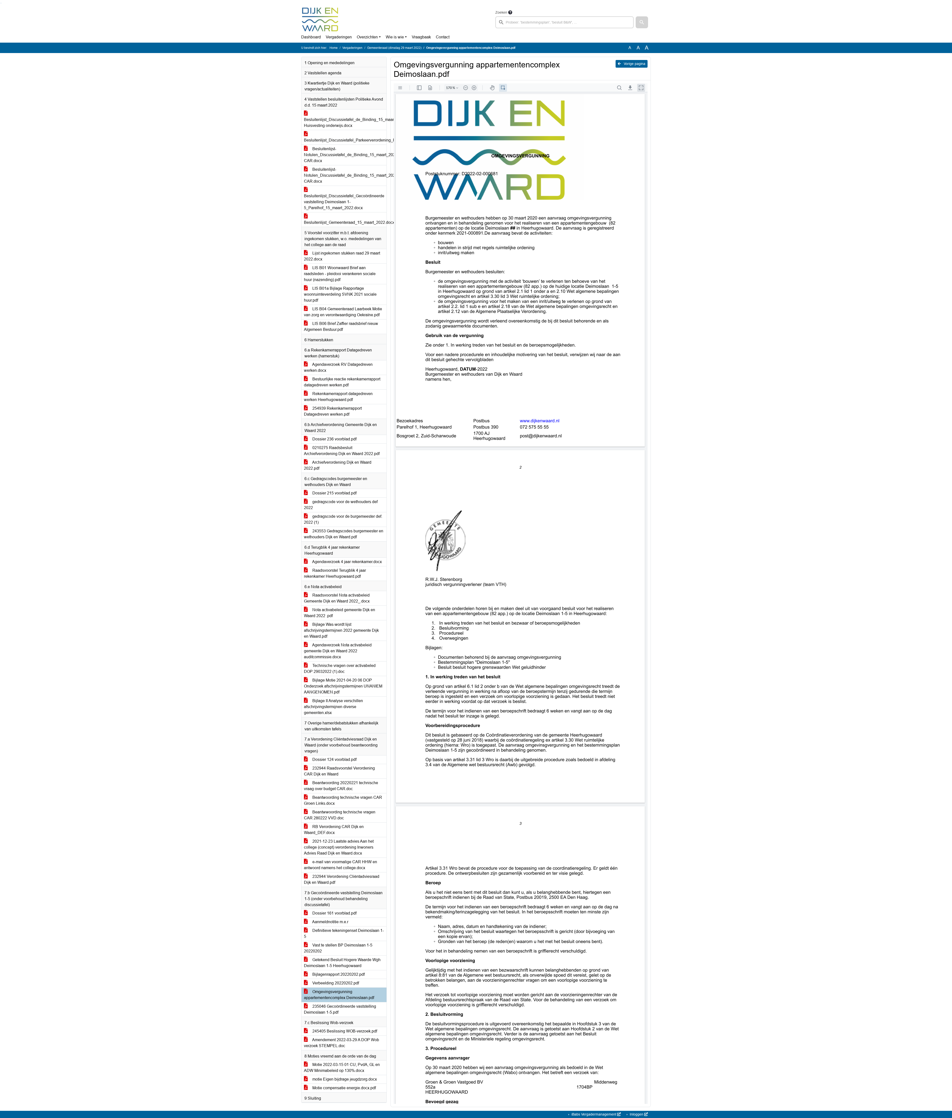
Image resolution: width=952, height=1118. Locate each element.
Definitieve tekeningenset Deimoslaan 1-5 (344, 933)
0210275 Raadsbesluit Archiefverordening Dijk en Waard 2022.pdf (342, 451)
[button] (642, 22)
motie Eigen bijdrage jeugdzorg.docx (344, 1079)
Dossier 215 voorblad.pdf (334, 493)
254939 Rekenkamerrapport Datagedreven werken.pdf (333, 411)
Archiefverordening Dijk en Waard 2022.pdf (337, 465)
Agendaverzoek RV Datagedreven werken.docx (338, 367)
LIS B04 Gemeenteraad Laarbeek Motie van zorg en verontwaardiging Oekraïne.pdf (343, 312)
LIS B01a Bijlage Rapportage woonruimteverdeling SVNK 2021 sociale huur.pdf (340, 294)
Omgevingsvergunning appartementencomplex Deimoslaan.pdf (339, 995)
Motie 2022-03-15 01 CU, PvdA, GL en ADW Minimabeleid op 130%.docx (342, 1067)
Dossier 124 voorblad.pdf (334, 759)
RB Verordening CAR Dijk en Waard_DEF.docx (334, 830)
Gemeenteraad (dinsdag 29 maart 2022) (394, 48)
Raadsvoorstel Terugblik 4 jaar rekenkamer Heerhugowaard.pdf (335, 573)
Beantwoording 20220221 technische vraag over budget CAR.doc (341, 786)
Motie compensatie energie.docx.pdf (343, 1088)
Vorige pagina (634, 64)
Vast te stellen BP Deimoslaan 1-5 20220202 (338, 948)
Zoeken (501, 12)
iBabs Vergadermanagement (593, 1114)
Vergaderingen (339, 37)
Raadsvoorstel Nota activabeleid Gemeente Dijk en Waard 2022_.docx (337, 598)
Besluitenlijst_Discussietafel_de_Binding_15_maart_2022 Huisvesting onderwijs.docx (345, 122)
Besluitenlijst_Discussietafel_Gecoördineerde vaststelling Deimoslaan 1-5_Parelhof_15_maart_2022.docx (344, 202)
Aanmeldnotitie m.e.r (329, 922)
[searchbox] (564, 22)
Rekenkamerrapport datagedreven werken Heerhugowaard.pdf (338, 397)
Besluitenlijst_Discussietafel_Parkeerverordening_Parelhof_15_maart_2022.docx (345, 140)
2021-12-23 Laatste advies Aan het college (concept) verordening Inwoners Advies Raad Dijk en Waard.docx (339, 847)
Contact (442, 37)
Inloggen (636, 1114)
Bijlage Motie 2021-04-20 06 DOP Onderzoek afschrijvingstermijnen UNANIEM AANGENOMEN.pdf (343, 686)
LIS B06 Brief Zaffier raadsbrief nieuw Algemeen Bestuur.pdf (341, 326)
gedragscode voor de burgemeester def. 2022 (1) (343, 519)
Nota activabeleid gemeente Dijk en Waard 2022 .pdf (339, 613)
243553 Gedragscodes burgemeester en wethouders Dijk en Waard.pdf (343, 534)
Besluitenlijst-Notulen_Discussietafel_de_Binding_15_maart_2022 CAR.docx (345, 155)
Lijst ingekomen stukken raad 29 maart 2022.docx (342, 256)
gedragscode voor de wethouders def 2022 (341, 505)
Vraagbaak (421, 37)
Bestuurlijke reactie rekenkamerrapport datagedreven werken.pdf (342, 382)
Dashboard (311, 37)
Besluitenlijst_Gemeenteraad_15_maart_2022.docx (345, 222)
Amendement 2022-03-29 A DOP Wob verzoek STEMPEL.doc (341, 1043)
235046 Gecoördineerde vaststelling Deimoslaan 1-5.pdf (340, 1009)
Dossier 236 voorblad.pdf (334, 439)
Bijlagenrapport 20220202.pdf (338, 974)
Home (333, 48)
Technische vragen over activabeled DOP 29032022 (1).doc (340, 668)
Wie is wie (395, 37)
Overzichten (367, 37)
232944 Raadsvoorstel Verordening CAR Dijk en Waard (339, 771)
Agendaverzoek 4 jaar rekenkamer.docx (346, 562)
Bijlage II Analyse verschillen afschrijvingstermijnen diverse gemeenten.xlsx (333, 707)
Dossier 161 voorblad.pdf (334, 913)
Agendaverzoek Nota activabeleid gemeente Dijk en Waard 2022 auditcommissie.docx (338, 651)
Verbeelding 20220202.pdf (335, 983)
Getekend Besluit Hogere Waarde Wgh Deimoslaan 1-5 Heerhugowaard (342, 963)
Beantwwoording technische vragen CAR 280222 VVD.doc (339, 815)
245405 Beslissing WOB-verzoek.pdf (344, 1031)
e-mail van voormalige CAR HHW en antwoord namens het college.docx (340, 865)
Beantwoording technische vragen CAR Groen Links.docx (343, 800)
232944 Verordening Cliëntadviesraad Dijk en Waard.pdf (341, 879)
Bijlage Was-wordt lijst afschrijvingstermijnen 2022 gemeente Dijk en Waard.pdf (341, 630)
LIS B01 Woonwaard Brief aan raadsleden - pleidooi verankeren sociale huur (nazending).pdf (340, 274)
